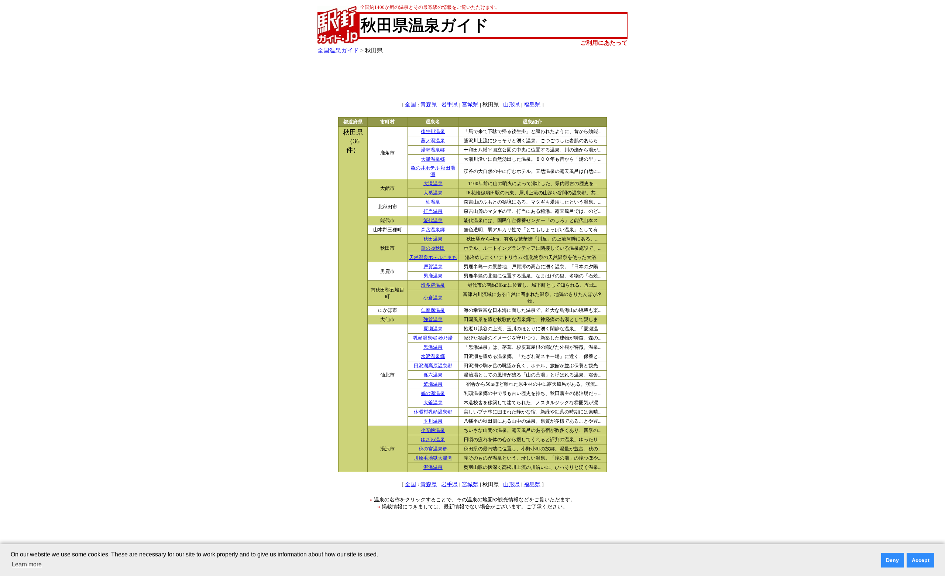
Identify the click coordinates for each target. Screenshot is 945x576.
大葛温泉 (433, 192)
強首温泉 (433, 319)
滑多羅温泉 (433, 285)
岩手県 (449, 105)
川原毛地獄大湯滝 (433, 458)
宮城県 (470, 105)
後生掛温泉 (433, 131)
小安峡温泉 (433, 430)
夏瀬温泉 (433, 328)
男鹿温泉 (433, 276)
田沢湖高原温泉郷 (433, 365)
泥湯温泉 (433, 467)
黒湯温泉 (433, 347)
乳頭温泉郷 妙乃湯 (433, 338)
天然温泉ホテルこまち (433, 257)
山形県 (511, 105)
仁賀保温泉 (433, 310)
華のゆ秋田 (433, 248)
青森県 (428, 105)
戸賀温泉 (433, 266)
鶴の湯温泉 (433, 393)
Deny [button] (892, 560)
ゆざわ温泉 (433, 439)
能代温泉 (433, 220)
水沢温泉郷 (433, 356)
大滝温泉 (433, 183)
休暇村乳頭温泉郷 (433, 412)
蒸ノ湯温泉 (433, 140)
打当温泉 (433, 211)
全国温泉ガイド (338, 50)
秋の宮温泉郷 (433, 448)
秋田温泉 (433, 239)
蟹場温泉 (433, 384)
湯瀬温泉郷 (433, 150)
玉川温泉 (433, 421)
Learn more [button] (27, 564)
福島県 (532, 105)
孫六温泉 (433, 375)
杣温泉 (433, 202)
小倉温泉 (433, 297)
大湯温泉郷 (433, 159)
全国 (410, 105)
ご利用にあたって (604, 43)
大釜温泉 (433, 402)
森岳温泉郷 (433, 229)
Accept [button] (920, 560)
